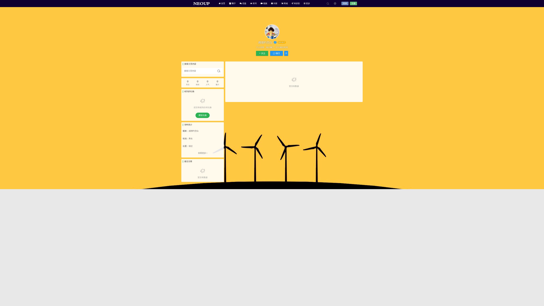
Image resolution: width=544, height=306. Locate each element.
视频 (265, 3)
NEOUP (201, 3)
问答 (275, 3)
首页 (223, 3)
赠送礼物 (203, 115)
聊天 (277, 53)
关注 (263, 53)
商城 (285, 3)
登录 (345, 3)
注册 (353, 3)
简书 (254, 3)
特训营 (296, 3)
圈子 (233, 3)
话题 (244, 3)
